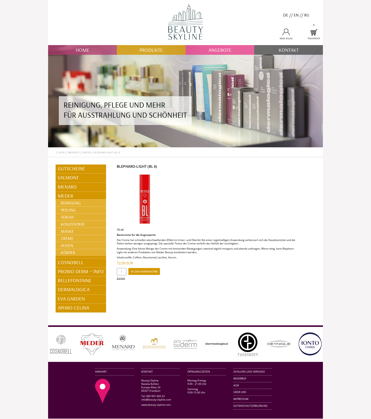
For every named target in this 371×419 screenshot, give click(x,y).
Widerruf (239, 378)
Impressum (240, 399)
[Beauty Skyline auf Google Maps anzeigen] (102, 402)
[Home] (185, 43)
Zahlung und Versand (249, 371)
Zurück (121, 278)
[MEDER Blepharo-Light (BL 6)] (145, 226)
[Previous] (57, 344)
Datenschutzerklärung (250, 406)
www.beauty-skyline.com (156, 405)
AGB (236, 385)
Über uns (239, 392)
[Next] (313, 344)
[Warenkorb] (313, 39)
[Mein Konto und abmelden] (286, 39)
